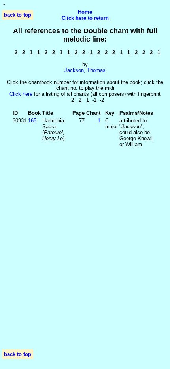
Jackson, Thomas (85, 70)
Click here (20, 94)
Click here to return (85, 18)
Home (85, 12)
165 (32, 121)
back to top (17, 15)
